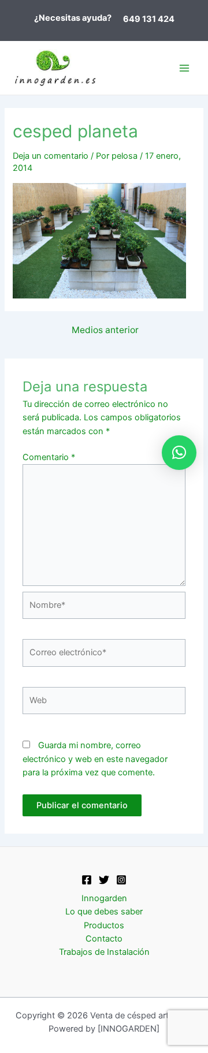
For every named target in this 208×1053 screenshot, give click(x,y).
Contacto (104, 938)
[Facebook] (86, 880)
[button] (179, 452)
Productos (104, 925)
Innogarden (104, 898)
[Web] (104, 703)
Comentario (49, 457)
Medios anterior (105, 330)
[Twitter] (104, 880)
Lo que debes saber (104, 911)
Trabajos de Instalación (104, 952)
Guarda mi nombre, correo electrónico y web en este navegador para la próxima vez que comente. (95, 759)
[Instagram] (121, 880)
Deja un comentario (50, 156)
